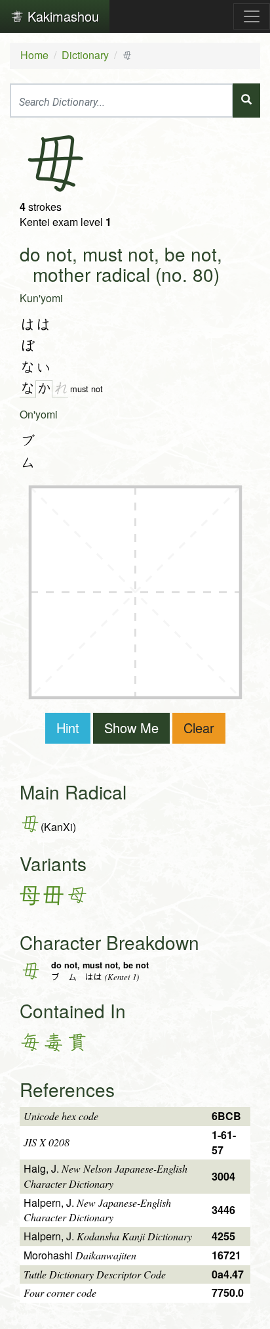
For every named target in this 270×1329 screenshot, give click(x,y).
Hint (67, 727)
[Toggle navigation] (251, 16)
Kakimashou (61, 16)
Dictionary (85, 54)
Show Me (131, 727)
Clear (198, 727)
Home (34, 54)
